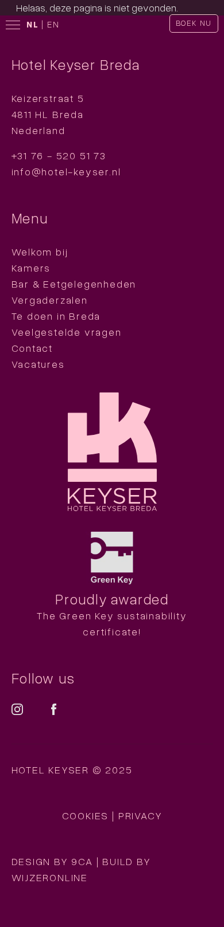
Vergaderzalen (49, 299)
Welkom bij (39, 251)
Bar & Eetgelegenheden (74, 283)
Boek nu (194, 23)
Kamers (31, 267)
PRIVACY (140, 815)
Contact (32, 347)
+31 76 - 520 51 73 (58, 155)
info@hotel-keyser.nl (66, 171)
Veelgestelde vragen (66, 331)
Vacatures (38, 364)
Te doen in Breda (56, 315)
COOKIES (85, 815)
